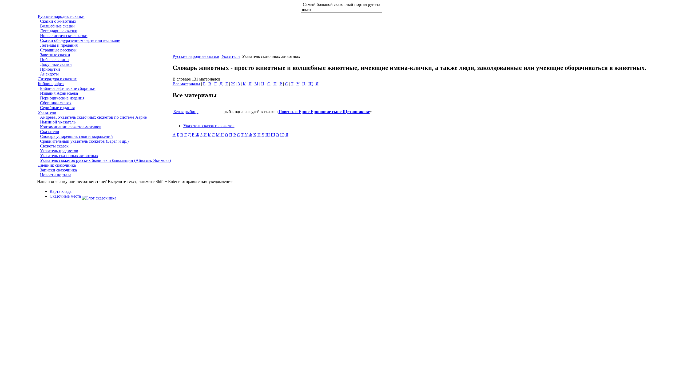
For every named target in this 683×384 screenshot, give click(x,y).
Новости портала (55, 175)
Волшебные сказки (57, 26)
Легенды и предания (59, 45)
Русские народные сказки (61, 16)
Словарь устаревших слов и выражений (76, 136)
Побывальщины (54, 59)
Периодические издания (62, 98)
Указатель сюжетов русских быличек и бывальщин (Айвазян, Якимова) (105, 160)
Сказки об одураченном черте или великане (80, 40)
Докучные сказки (56, 64)
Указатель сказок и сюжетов (209, 125)
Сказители (49, 131)
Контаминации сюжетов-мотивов (70, 127)
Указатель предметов (59, 151)
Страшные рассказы (58, 50)
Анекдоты (49, 74)
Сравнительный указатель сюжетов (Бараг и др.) (84, 141)
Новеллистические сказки (64, 35)
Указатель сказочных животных (69, 155)
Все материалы (186, 84)
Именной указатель (58, 122)
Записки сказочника (58, 170)
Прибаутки (50, 69)
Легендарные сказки (58, 31)
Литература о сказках (57, 79)
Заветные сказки (55, 55)
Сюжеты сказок (54, 146)
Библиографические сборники (68, 88)
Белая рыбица (185, 111)
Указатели (47, 112)
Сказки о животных (58, 21)
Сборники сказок (56, 103)
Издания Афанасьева (59, 93)
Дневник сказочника (57, 165)
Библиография (51, 83)
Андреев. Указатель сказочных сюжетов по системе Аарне (93, 117)
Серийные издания (57, 107)
